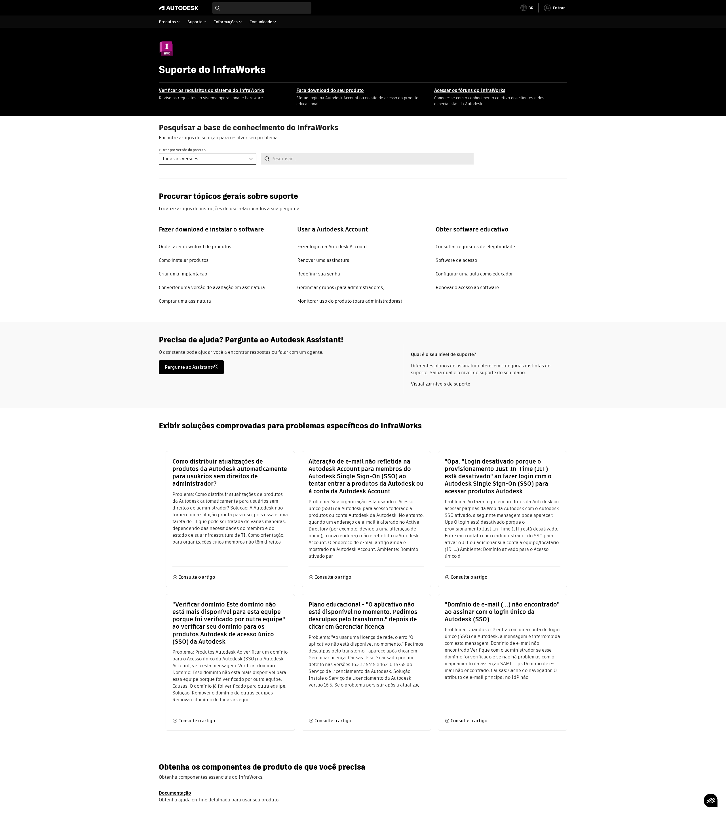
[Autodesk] (179, 7)
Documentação (175, 793)
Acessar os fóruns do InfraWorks (469, 90)
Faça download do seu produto (330, 90)
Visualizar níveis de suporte (440, 384)
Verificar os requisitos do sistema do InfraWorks (211, 90)
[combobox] (261, 8)
